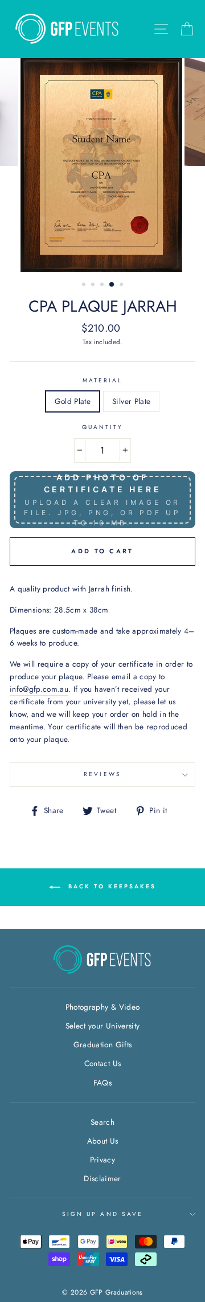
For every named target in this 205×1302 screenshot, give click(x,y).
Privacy (102, 1159)
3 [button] (103, 285)
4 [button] (112, 285)
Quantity (102, 427)
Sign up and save (102, 1214)
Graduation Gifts (102, 1044)
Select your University (102, 1025)
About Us (102, 1140)
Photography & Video (102, 1007)
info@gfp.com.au (39, 689)
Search (102, 1122)
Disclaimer (102, 1178)
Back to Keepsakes (110, 886)
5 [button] (122, 285)
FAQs (102, 1082)
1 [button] (85, 285)
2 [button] (94, 285)
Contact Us (102, 1063)
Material (102, 380)
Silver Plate (131, 401)
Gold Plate (73, 401)
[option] (102, 165)
